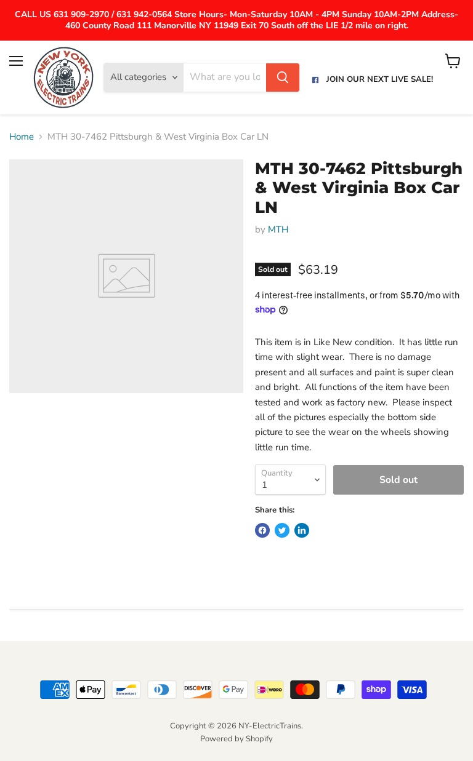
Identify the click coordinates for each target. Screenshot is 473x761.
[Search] (282, 77)
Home (21, 137)
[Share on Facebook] (262, 530)
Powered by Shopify (236, 738)
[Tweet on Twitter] (282, 530)
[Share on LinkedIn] (301, 530)
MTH (278, 229)
